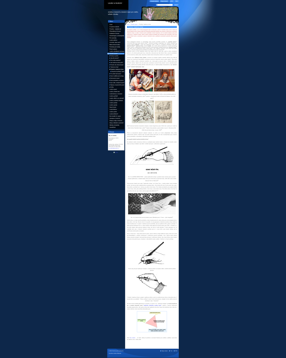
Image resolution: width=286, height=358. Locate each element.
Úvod (110, 24)
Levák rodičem (113, 40)
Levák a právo (113, 111)
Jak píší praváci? (114, 58)
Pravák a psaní (113, 53)
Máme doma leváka (114, 44)
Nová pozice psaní (115, 78)
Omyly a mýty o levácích (115, 120)
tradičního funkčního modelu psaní (152, 305)
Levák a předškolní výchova (116, 51)
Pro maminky (112, 38)
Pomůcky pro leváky (114, 47)
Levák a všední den (114, 91)
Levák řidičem (113, 109)
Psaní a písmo (113, 49)
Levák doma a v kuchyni (115, 93)
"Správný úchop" (114, 67)
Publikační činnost (114, 33)
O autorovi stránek (114, 26)
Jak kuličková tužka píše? (116, 62)
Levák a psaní (113, 89)
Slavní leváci (112, 107)
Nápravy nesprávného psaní (117, 84)
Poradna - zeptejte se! (115, 29)
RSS (176, 350)
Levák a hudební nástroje (116, 100)
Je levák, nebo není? (114, 42)
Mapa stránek (165, 350)
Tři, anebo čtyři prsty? (115, 73)
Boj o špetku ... (133, 337)
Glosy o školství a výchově (116, 122)
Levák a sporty (113, 105)
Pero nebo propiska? (115, 60)
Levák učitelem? (113, 114)
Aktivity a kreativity (114, 125)
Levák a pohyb (113, 102)
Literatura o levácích (114, 118)
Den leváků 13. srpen (115, 116)
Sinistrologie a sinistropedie (116, 35)
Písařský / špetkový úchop (116, 69)
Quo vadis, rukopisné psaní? (117, 82)
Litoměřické (112, 127)
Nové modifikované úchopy (117, 76)
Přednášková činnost (115, 31)
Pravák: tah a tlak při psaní (116, 64)
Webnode (119, 353)
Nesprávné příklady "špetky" (118, 71)
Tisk (171, 350)
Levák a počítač (113, 96)
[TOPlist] (116, 152)
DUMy (112, 87)
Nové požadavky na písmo (117, 80)
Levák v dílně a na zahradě (116, 98)
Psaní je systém (114, 55)
